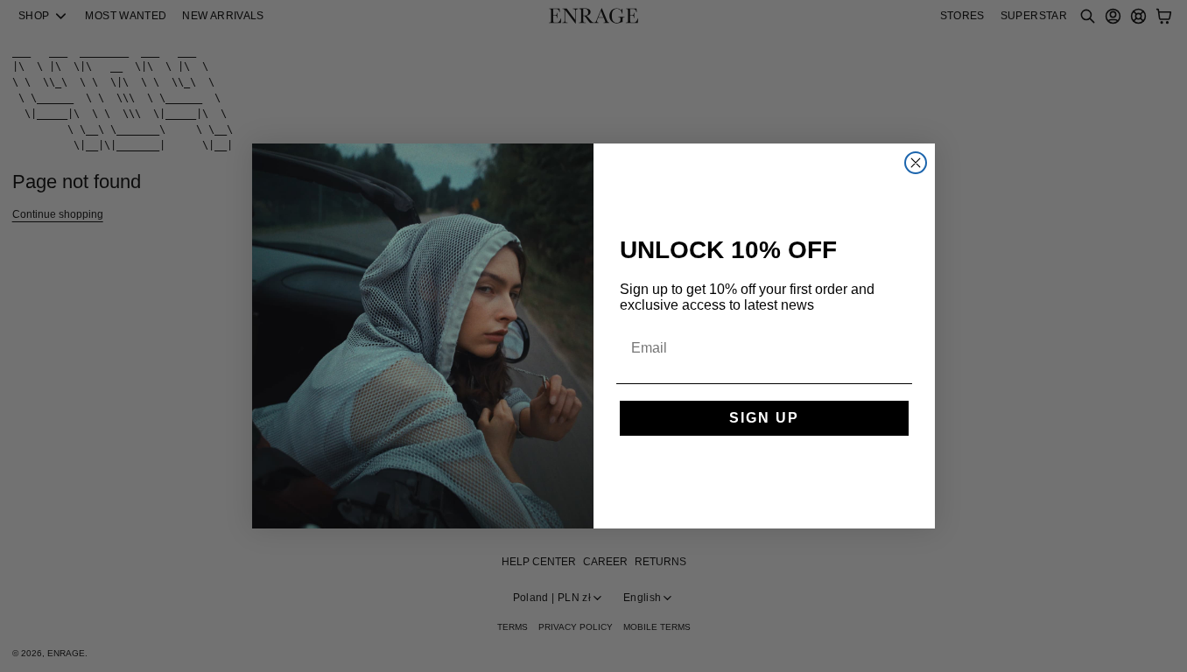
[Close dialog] (915, 162)
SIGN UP (764, 417)
